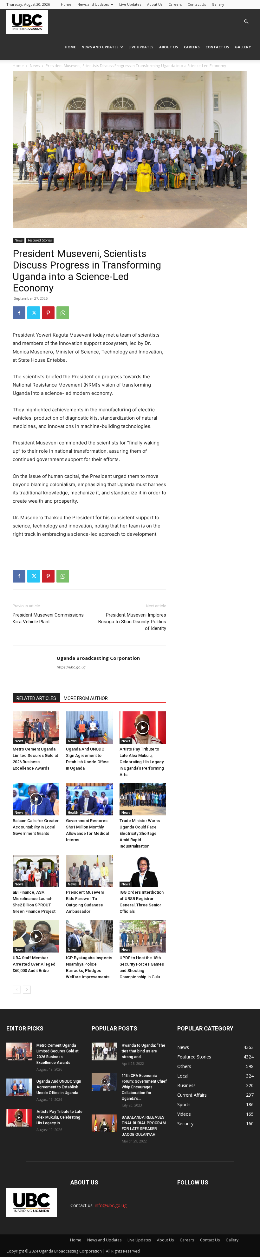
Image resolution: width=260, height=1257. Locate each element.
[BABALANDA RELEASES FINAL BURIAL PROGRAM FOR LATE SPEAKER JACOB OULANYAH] (104, 1123)
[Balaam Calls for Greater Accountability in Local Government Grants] (36, 799)
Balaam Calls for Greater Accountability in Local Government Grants (36, 827)
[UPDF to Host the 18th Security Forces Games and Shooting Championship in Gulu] (143, 936)
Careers (175, 4)
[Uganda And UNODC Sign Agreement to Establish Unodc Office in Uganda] (89, 727)
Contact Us (197, 4)
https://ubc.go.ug (71, 667)
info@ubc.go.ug (111, 1205)
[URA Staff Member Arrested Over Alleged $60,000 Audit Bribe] (36, 936)
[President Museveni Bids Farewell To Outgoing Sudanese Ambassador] (89, 871)
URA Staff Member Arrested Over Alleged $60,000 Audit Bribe (34, 964)
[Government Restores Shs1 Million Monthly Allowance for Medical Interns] (89, 799)
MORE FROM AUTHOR (86, 698)
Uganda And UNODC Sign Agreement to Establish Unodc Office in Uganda (58, 1087)
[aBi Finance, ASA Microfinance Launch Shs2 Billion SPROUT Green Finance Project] (36, 871)
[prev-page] (17, 990)
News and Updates (93, 4)
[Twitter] (33, 312)
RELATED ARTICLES (36, 698)
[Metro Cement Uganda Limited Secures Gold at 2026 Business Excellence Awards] (36, 727)
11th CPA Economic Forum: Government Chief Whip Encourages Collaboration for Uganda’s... (144, 1087)
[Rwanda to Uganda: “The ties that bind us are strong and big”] (104, 1051)
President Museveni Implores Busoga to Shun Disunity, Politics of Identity (132, 621)
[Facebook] (19, 312)
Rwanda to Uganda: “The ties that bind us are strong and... (143, 1051)
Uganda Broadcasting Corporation (98, 658)
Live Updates (130, 4)
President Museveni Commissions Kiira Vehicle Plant (48, 618)
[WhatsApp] (62, 312)
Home (66, 4)
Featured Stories (40, 240)
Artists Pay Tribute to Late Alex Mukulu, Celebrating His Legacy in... (59, 1117)
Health (73, 812)
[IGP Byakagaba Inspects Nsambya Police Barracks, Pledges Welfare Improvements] (89, 936)
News (35, 65)
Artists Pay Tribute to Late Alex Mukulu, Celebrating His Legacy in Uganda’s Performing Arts (142, 762)
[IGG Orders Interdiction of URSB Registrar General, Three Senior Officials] (143, 871)
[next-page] (27, 990)
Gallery (218, 4)
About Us (154, 4)
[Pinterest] (48, 312)
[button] (246, 22)
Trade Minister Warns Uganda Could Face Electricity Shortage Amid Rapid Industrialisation (140, 833)
